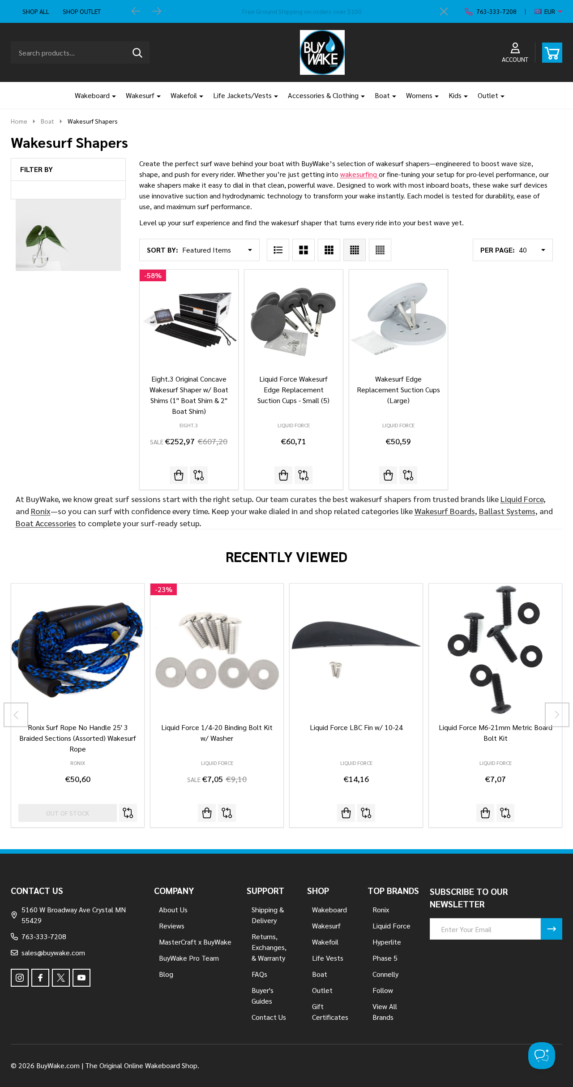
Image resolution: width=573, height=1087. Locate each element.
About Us (173, 909)
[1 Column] (278, 250)
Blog (166, 974)
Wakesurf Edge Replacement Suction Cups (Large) (398, 389)
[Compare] (199, 475)
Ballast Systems (507, 511)
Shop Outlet (82, 11)
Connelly (385, 974)
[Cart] (552, 53)
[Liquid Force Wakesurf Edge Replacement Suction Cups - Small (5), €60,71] (293, 319)
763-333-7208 (43, 936)
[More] (110, 95)
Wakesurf (140, 95)
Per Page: (497, 249)
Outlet (488, 95)
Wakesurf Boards (445, 511)
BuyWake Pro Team (189, 957)
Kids (455, 95)
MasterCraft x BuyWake (195, 941)
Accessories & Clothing (323, 95)
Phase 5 (385, 957)
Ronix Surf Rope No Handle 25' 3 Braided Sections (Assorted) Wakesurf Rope (77, 737)
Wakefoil (184, 95)
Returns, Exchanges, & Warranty (269, 947)
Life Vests (327, 957)
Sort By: (162, 249)
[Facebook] (40, 977)
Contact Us (269, 1017)
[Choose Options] (346, 813)
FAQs (259, 974)
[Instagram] (19, 977)
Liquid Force (521, 499)
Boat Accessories (46, 523)
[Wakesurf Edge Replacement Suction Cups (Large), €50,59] (398, 319)
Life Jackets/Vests (242, 95)
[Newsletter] (551, 929)
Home (19, 121)
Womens (419, 95)
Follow (382, 990)
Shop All (35, 11)
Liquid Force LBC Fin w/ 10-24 (356, 727)
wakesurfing (359, 174)
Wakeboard (92, 95)
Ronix (41, 511)
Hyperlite (386, 941)
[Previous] (136, 11)
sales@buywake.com (53, 952)
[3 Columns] (329, 250)
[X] (61, 977)
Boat (382, 95)
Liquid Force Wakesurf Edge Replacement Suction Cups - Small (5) (293, 389)
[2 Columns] (303, 250)
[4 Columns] (354, 250)
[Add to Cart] (179, 475)
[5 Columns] (380, 250)
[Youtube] (81, 977)
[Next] (156, 11)
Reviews (171, 925)
